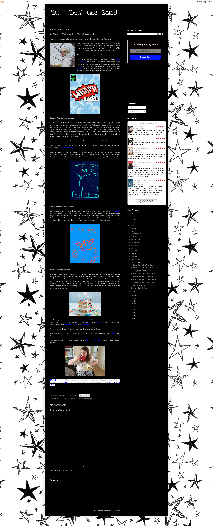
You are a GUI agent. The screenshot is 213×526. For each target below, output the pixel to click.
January (134, 291)
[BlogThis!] (82, 395)
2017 (131, 298)
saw (105, 510)
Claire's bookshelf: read (147, 124)
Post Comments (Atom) (66, 470)
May (133, 254)
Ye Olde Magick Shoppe (139, 285)
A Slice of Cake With (61, 398)
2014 (131, 307)
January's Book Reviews (139, 288)
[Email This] (80, 395)
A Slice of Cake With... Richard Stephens (144, 279)
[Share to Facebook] (87, 395)
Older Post (115, 467)
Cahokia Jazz (138, 127)
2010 (131, 318)
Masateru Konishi (140, 152)
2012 (131, 312)
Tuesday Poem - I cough (139, 271)
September (135, 242)
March (133, 259)
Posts (132, 108)
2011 (131, 315)
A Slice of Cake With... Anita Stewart (143, 265)
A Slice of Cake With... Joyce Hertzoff (143, 274)
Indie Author (71, 398)
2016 (131, 301)
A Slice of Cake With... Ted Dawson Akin (144, 268)
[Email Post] (75, 395)
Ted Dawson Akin (87, 398)
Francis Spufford (140, 128)
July (132, 248)
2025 (131, 214)
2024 (131, 217)
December (135, 234)
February (134, 262)
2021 (131, 225)
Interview (78, 398)
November (135, 236)
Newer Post (54, 467)
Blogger (118, 510)
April (133, 257)
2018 (131, 295)
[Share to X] (84, 395)
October (134, 239)
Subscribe (145, 57)
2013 (131, 310)
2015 (131, 304)
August (133, 245)
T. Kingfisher (138, 140)
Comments (134, 111)
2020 (131, 228)
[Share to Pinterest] (89, 395)
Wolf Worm (137, 138)
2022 (131, 222)
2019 (131, 231)
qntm (136, 166)
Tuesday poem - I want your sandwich (143, 282)
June (133, 251)
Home (85, 467)
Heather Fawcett (140, 184)
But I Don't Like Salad (83, 13)
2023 (131, 220)
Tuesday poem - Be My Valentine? (142, 276)
